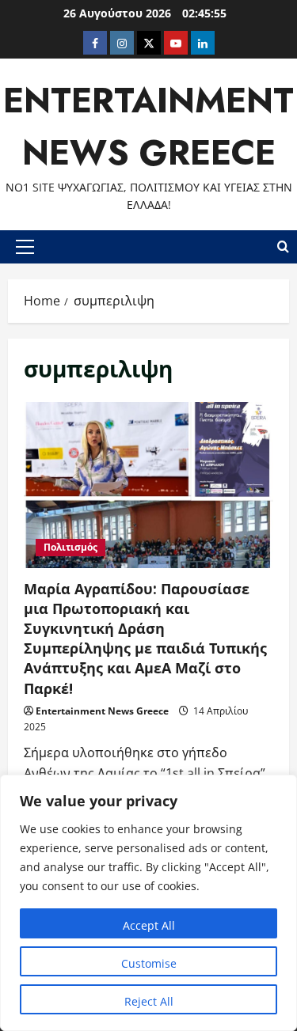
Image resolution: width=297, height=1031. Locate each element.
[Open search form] (283, 247)
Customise (149, 963)
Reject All (148, 1001)
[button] (25, 246)
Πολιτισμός (70, 547)
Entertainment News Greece (102, 711)
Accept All (149, 925)
